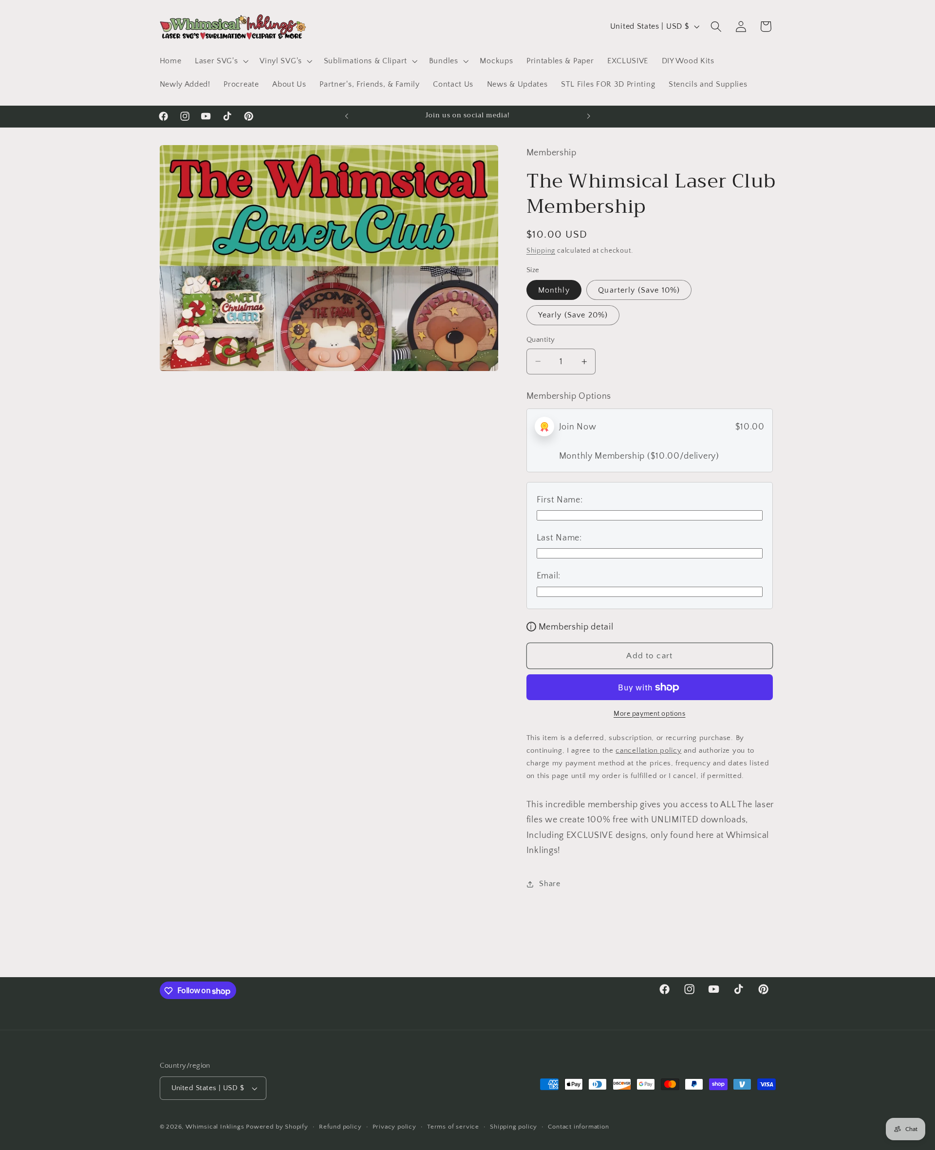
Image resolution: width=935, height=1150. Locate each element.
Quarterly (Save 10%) (639, 290)
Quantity (540, 339)
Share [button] (549, 883)
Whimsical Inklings (215, 1127)
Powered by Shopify (277, 1127)
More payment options (650, 714)
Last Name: (559, 538)
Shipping (540, 251)
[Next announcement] (588, 116)
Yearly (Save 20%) (573, 315)
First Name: (560, 500)
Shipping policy (513, 1127)
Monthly (554, 290)
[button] (220, 61)
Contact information (578, 1127)
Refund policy (340, 1127)
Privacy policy (394, 1127)
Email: (549, 576)
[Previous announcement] (346, 116)
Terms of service (453, 1127)
